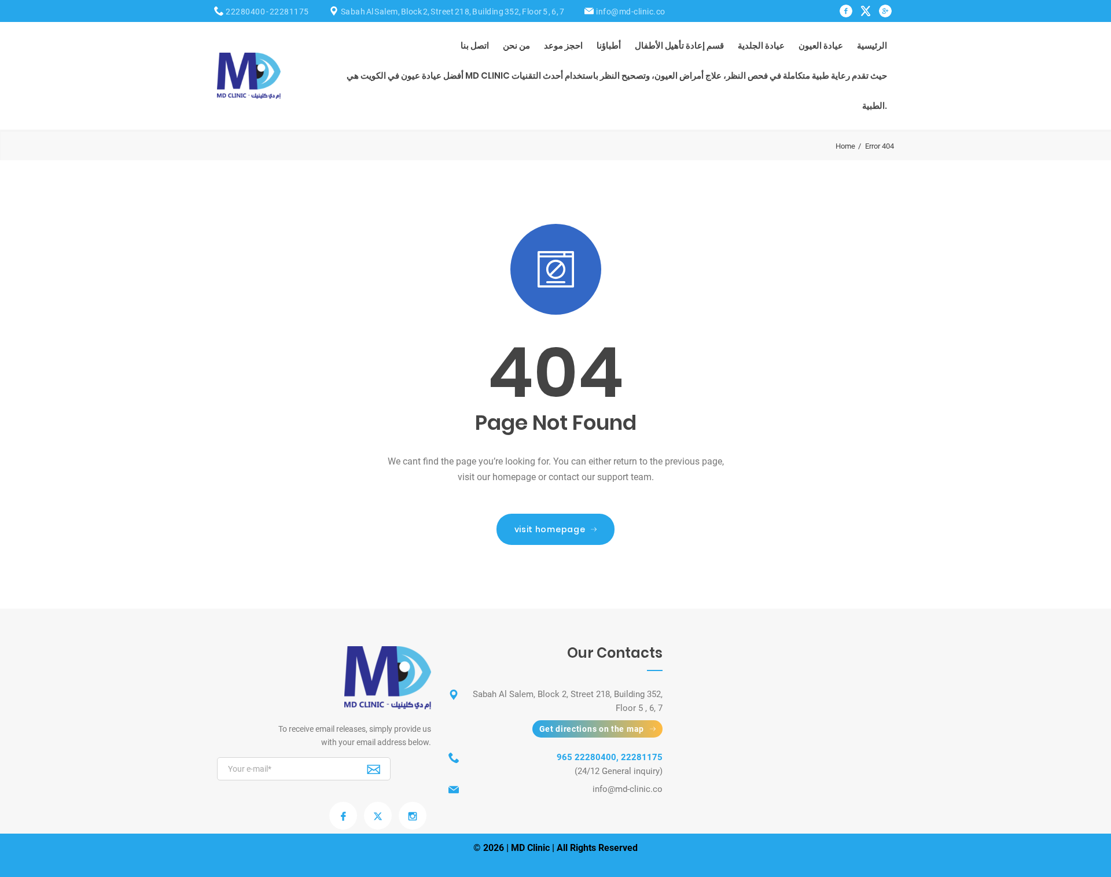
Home (845, 146)
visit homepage (550, 529)
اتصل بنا (475, 45)
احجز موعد (563, 45)
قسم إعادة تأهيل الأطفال (679, 45)
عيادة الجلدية (761, 45)
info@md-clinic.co (630, 11)
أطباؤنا (609, 45)
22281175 (289, 11)
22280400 (245, 11)
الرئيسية (872, 45)
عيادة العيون (821, 45)
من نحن (516, 45)
